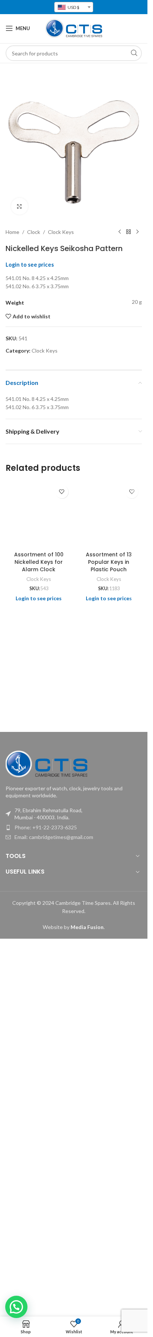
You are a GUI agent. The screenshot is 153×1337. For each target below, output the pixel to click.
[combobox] (73, 7)
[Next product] (137, 232)
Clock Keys (61, 232)
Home (12, 232)
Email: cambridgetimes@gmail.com (53, 837)
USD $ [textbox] (73, 7)
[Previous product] (119, 232)
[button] (16, 1307)
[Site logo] (73, 28)
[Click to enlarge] (19, 206)
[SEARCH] (134, 53)
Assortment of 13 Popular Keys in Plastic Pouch (109, 562)
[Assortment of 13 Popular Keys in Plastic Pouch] (109, 515)
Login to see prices (30, 264)
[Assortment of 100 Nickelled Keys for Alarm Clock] (39, 515)
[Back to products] (128, 232)
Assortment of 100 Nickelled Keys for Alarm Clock (39, 562)
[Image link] (46, 763)
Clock (33, 232)
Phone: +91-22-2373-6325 (45, 827)
